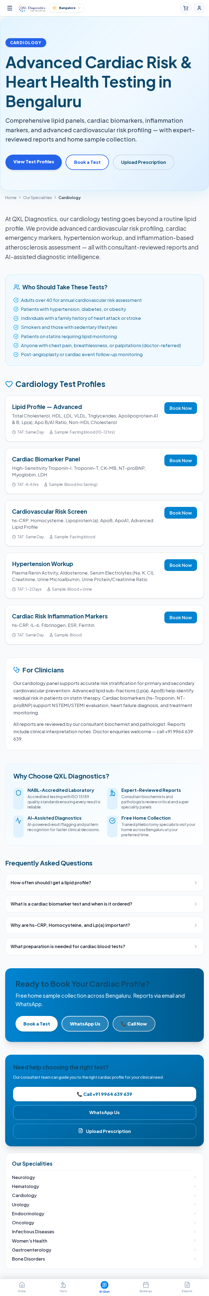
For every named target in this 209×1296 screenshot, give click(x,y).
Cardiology (24, 1195)
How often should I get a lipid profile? (51, 882)
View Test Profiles (33, 161)
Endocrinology (28, 1213)
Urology (20, 1204)
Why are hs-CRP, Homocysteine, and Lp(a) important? (70, 925)
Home (11, 197)
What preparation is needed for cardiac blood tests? (68, 946)
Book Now (181, 408)
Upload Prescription (143, 162)
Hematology (25, 1186)
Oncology (23, 1222)
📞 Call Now (134, 1024)
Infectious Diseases (33, 1231)
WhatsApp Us (85, 1024)
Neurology (23, 1177)
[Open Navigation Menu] (10, 8)
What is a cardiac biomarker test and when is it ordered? (71, 904)
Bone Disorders (28, 1259)
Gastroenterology (31, 1250)
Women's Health (29, 1241)
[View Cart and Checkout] (186, 8)
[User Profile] (199, 8)
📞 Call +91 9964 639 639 (104, 1094)
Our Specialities (37, 197)
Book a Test (87, 162)
